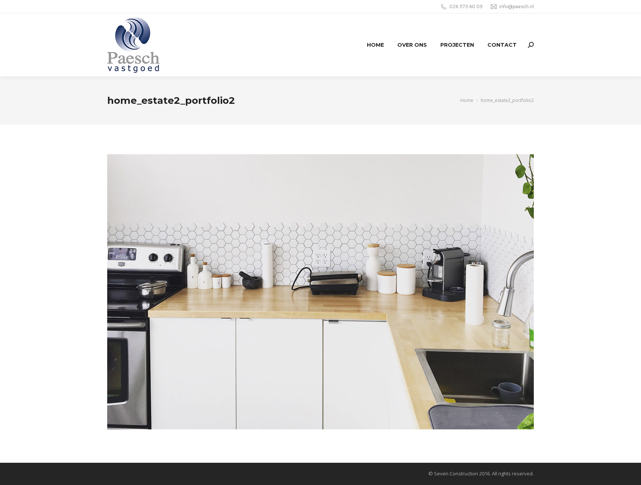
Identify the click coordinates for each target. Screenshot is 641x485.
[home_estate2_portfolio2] (320, 291)
